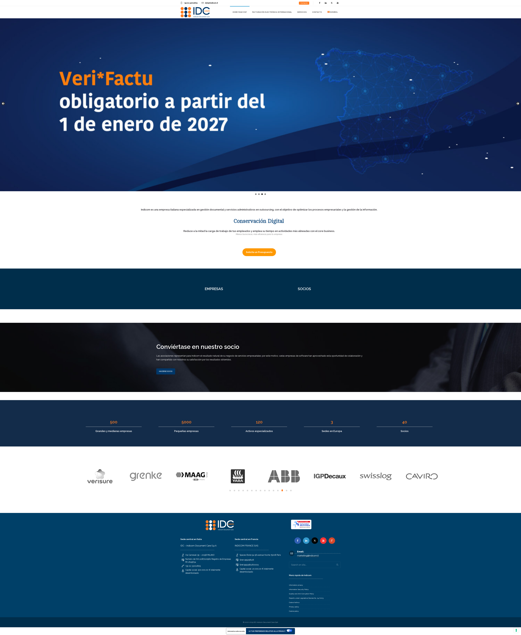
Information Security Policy (299, 589)
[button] (230, 490)
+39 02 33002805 (191, 3)
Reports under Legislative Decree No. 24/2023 (306, 598)
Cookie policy (294, 611)
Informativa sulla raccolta (236, 631)
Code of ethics (294, 602)
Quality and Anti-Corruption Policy (301, 594)
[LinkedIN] (326, 3)
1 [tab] (256, 194)
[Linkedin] (306, 540)
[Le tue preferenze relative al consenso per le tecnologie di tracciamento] (516, 630)
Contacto (304, 3)
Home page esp (240, 12)
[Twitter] (332, 3)
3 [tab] (262, 194)
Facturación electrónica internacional (272, 12)
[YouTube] (338, 3)
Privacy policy (294, 607)
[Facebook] (320, 3)
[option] (100, 476)
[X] (315, 540)
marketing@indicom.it (308, 555)
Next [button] (518, 104)
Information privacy (296, 585)
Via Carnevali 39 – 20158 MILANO (200, 555)
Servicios (302, 12)
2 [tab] (259, 194)
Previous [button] (3, 104)
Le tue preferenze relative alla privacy (267, 631)
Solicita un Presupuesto (259, 252)
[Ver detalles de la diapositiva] (260, 104)
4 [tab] (265, 194)
